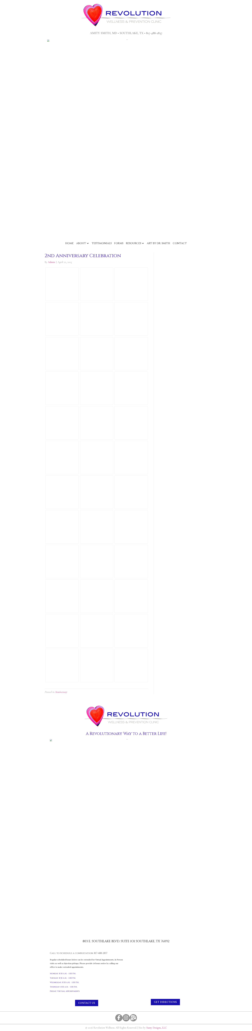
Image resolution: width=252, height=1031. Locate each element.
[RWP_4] (97, 354)
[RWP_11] (131, 319)
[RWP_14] (97, 284)
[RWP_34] (62, 457)
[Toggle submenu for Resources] (143, 243)
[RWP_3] (131, 527)
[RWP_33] (131, 631)
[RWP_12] (97, 596)
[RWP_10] (131, 457)
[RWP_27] (97, 492)
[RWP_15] (62, 388)
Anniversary (61, 692)
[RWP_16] (97, 388)
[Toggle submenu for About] (87, 243)
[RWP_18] (131, 561)
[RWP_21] (62, 492)
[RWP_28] (62, 631)
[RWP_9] (97, 423)
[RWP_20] (97, 457)
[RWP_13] (62, 596)
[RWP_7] (97, 319)
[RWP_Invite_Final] (131, 665)
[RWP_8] (131, 354)
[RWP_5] (62, 665)
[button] (118, 1017)
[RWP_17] (131, 492)
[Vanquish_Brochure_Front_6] (97, 527)
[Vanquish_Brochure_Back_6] (62, 561)
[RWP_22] (131, 423)
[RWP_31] (62, 354)
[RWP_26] (62, 423)
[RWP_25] (62, 527)
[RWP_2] (62, 284)
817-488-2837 (154, 33)
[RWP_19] (131, 284)
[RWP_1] (97, 561)
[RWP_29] (97, 631)
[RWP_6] (62, 319)
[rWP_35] (97, 665)
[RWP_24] (131, 388)
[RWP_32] (131, 596)
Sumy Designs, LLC (156, 1027)
